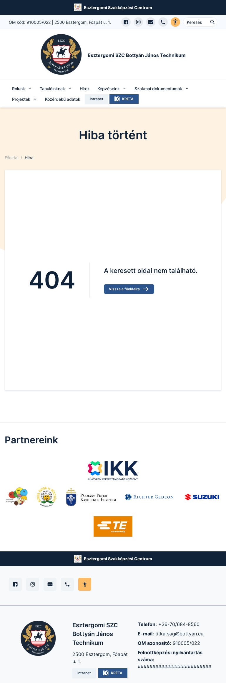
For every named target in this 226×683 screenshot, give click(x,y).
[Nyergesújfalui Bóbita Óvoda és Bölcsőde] (46, 497)
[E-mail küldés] (150, 22)
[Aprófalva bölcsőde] (17, 497)
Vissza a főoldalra (124, 289)
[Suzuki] (202, 497)
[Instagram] (32, 584)
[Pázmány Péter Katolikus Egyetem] (91, 497)
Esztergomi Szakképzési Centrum (118, 7)
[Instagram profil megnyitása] (138, 22)
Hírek (85, 88)
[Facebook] (15, 584)
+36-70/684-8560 (179, 624)
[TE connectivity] (113, 526)
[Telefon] (67, 584)
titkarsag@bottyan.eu (179, 634)
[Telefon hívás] (163, 22)
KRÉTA (128, 99)
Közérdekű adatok (62, 99)
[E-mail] (50, 584)
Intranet (96, 99)
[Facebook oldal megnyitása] (126, 22)
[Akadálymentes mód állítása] (84, 584)
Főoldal (11, 157)
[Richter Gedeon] (150, 497)
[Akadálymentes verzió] (175, 22)
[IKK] (113, 470)
